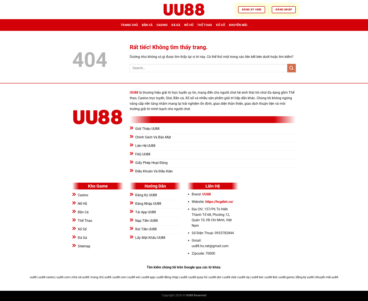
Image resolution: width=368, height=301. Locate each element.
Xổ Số (220, 25)
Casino (162, 25)
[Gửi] (291, 68)
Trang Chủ (129, 25)
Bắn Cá (147, 25)
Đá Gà (175, 25)
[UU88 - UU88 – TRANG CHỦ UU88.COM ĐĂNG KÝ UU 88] (184, 9)
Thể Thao (204, 25)
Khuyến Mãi (238, 25)
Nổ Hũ (188, 25)
